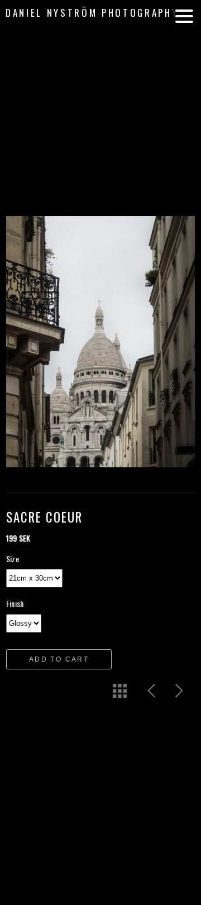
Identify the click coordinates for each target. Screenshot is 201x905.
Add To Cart (59, 659)
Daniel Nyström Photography (92, 13)
